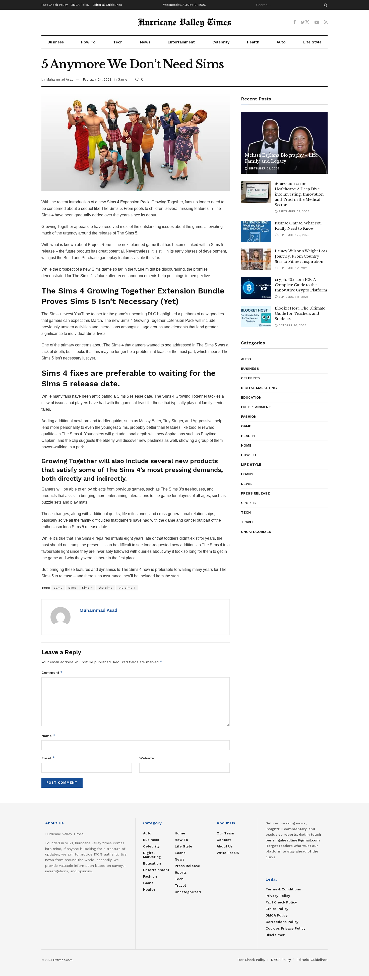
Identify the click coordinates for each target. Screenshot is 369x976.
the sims (105, 587)
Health (253, 42)
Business (55, 42)
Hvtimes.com (63, 960)
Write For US (228, 853)
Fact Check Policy (54, 5)
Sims (72, 587)
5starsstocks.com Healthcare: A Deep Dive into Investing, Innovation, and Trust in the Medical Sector (300, 194)
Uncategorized (256, 532)
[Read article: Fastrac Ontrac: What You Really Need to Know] (256, 231)
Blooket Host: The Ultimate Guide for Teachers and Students (300, 313)
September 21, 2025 (293, 268)
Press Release (255, 493)
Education (251, 397)
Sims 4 (87, 587)
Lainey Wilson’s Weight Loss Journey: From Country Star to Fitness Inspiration (301, 256)
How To (88, 42)
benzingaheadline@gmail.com (293, 840)
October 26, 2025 (291, 325)
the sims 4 (126, 587)
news (246, 484)
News (145, 42)
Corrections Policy (282, 922)
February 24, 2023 (97, 79)
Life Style (312, 42)
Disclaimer (275, 935)
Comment (52, 672)
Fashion (249, 416)
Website (146, 758)
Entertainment (181, 42)
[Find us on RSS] (326, 22)
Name (48, 735)
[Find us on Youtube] (317, 22)
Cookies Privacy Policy (285, 928)
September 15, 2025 (293, 296)
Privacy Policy (278, 896)
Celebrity (220, 42)
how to (248, 455)
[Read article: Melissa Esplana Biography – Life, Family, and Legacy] (284, 143)
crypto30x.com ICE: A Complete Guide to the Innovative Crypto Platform (301, 284)
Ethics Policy (277, 909)
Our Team (225, 833)
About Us (225, 846)
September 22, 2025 (263, 168)
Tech (117, 42)
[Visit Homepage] (184, 22)
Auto (281, 42)
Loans (247, 474)
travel (248, 522)
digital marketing (259, 388)
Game (122, 79)
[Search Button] (324, 5)
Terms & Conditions (283, 889)
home (246, 445)
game (58, 587)
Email (48, 758)
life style (251, 464)
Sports (248, 503)
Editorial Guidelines (107, 5)
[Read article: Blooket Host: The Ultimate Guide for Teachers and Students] (256, 316)
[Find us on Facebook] (294, 22)
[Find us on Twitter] (305, 22)
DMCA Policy (80, 5)
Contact (224, 840)
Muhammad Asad (60, 79)
